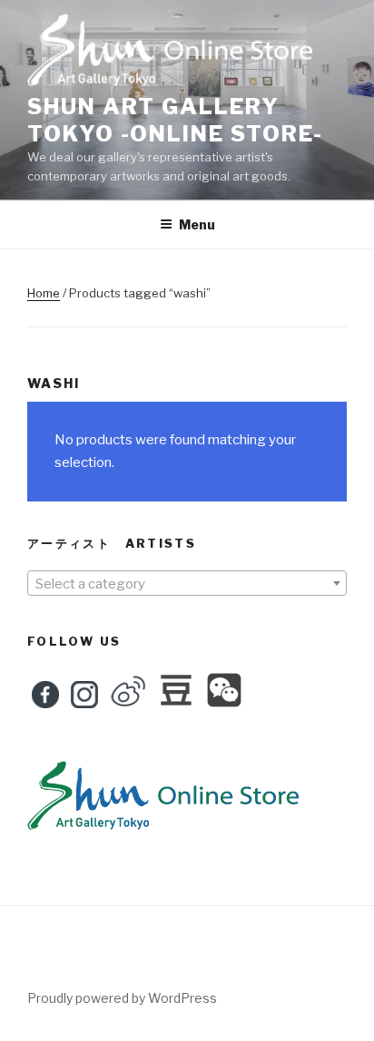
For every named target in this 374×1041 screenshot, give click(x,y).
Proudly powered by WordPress (122, 998)
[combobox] (187, 583)
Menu (197, 224)
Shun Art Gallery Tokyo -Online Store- (175, 120)
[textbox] (187, 584)
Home (43, 293)
